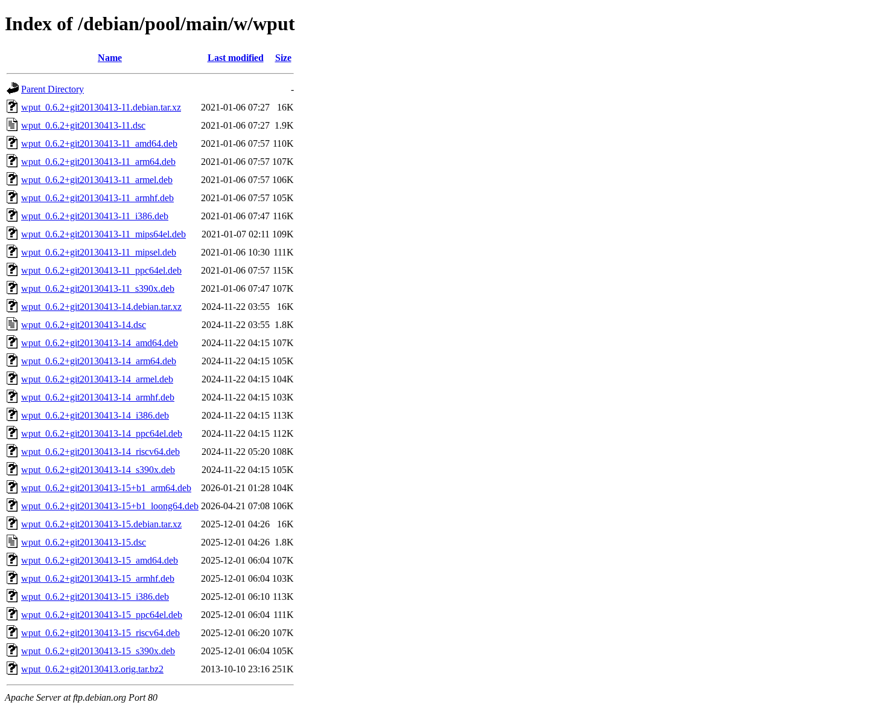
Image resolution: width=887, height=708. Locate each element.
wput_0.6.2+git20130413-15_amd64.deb (99, 560)
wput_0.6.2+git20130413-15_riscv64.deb (100, 633)
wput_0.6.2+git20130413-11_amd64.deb (99, 143)
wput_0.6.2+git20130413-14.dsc (83, 325)
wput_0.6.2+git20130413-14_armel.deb (97, 379)
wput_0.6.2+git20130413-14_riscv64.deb (100, 451)
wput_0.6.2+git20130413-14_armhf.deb (97, 397)
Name (110, 58)
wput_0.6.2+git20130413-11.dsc (83, 125)
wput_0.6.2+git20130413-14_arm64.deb (98, 361)
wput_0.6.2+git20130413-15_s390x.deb (98, 651)
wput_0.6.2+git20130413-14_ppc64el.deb (101, 433)
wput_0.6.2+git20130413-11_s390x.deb (97, 288)
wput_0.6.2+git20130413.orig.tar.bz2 (92, 669)
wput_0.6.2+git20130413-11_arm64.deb (98, 161)
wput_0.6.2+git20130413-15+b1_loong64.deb (110, 506)
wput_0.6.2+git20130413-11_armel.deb (97, 180)
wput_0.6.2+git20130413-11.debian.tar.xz (101, 107)
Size (283, 58)
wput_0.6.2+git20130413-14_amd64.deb (99, 343)
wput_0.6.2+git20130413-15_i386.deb (95, 596)
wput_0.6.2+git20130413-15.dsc (83, 542)
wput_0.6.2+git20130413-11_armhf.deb (97, 198)
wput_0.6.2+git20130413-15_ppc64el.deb (101, 615)
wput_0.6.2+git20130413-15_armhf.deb (97, 578)
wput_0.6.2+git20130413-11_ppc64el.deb (101, 270)
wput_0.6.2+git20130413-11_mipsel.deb (98, 252)
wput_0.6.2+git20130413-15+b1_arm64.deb (106, 488)
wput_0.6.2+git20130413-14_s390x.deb (98, 470)
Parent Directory (52, 89)
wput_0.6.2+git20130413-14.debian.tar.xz (101, 306)
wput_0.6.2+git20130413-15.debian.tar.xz (101, 524)
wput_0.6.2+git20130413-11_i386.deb (94, 216)
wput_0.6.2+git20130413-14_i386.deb (95, 415)
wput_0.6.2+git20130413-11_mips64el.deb (103, 234)
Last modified (236, 58)
